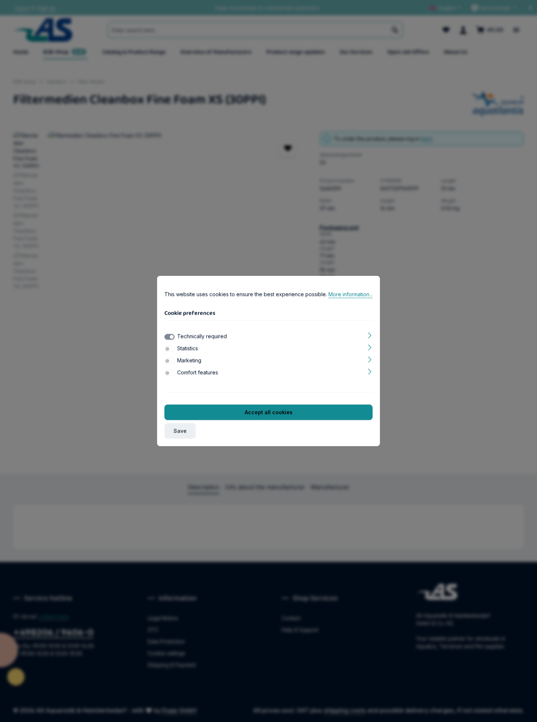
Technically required (202, 336)
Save (180, 431)
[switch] (169, 349)
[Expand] (370, 335)
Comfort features (197, 372)
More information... (350, 294)
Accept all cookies (269, 412)
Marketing (189, 360)
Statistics (187, 348)
